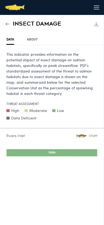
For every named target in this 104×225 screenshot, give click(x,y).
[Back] (7, 24)
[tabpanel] (52, 105)
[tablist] (52, 39)
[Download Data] (96, 24)
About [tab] (32, 39)
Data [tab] (10, 39)
